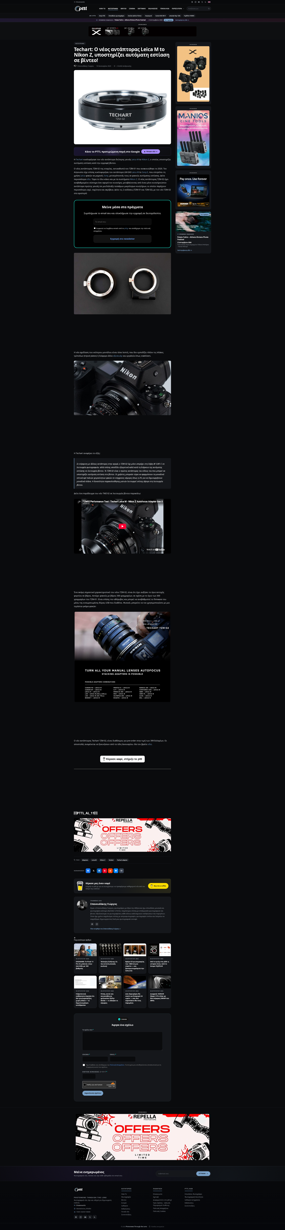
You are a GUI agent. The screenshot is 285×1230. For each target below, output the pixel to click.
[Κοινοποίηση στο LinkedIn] (99, 870)
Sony (106, 175)
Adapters (85, 860)
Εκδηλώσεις (153, 9)
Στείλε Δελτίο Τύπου (134, 16)
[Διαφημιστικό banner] (142, 31)
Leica (83, 175)
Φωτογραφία (113, 9)
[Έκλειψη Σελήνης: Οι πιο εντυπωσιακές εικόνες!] (110, 949)
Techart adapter (122, 860)
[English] (209, 2)
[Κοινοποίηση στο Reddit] (110, 870)
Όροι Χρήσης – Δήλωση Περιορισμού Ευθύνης (161, 1204)
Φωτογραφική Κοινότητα (194, 1197)
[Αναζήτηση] (209, 8)
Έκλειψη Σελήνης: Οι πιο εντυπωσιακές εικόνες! (109, 963)
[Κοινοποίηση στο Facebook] (88, 870)
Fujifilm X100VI (189, 16)
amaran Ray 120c (174, 16)
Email (113, 1054)
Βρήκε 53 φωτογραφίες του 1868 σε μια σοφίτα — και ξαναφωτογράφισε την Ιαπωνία (134, 966)
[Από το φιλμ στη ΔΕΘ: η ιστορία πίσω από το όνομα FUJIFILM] (159, 949)
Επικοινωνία (81, 1205)
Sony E (145, 172)
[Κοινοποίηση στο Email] (121, 870)
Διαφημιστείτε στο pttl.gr (162, 1200)
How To (102, 9)
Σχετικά (156, 1197)
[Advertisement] (122, 333)
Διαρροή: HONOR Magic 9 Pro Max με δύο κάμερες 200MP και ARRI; (159, 997)
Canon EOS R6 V (160, 16)
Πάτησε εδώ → (151, 152)
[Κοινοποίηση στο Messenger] (116, 870)
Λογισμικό (148, 16)
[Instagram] (195, 2)
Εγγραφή (202, 1174)
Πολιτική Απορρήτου (117, 1065)
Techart (79, 159)
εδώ (89, 179)
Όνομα (86, 1054)
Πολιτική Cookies (159, 1211)
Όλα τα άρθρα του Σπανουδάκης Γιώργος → (105, 929)
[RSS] (205, 2)
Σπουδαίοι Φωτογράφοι (193, 1194)
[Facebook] (192, 2)
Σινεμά (132, 9)
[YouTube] (198, 2)
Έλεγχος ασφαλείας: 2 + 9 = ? (94, 1072)
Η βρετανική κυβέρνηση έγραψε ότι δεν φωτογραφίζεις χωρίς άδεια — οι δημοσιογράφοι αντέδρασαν (85, 999)
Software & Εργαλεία (192, 1200)
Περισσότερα (177, 9)
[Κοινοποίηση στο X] (93, 870)
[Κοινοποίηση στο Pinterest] (104, 870)
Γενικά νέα (164, 9)
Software (142, 9)
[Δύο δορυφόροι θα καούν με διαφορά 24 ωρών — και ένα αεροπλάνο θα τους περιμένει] (135, 982)
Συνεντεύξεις (126, 1214)
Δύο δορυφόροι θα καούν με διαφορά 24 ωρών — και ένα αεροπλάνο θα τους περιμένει (133, 998)
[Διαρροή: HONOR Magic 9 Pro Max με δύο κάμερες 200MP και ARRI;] (159, 982)
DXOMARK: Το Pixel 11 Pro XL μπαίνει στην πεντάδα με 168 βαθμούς (85, 964)
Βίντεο (123, 9)
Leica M (135, 159)
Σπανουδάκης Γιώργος (85, 66)
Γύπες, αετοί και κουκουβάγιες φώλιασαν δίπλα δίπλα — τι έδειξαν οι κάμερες (109, 998)
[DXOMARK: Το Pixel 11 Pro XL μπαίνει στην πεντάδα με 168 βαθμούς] (85, 949)
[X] (202, 2)
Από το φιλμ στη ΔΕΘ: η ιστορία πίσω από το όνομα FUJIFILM (159, 963)
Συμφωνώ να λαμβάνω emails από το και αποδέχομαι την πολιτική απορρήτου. (122, 229)
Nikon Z (145, 159)
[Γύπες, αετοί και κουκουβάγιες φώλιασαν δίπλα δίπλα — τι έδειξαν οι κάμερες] (110, 982)
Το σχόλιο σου (88, 1030)
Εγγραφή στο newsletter (122, 238)
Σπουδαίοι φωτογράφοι (116, 16)
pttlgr (126, 228)
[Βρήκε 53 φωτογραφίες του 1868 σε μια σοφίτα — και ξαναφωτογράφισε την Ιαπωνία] (135, 949)
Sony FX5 (102, 16)
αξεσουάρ (117, 355)
